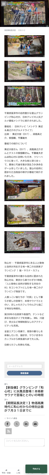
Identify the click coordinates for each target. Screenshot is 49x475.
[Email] (35, 424)
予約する (36, 469)
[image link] (24, 5)
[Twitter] (17, 424)
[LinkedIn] (26, 424)
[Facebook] (7, 424)
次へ (6, 399)
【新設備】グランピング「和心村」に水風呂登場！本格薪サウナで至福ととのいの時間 (24, 391)
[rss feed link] (9, 431)
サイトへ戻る (12, 418)
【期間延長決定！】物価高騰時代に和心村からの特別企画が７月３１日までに (24, 406)
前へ (6, 384)
